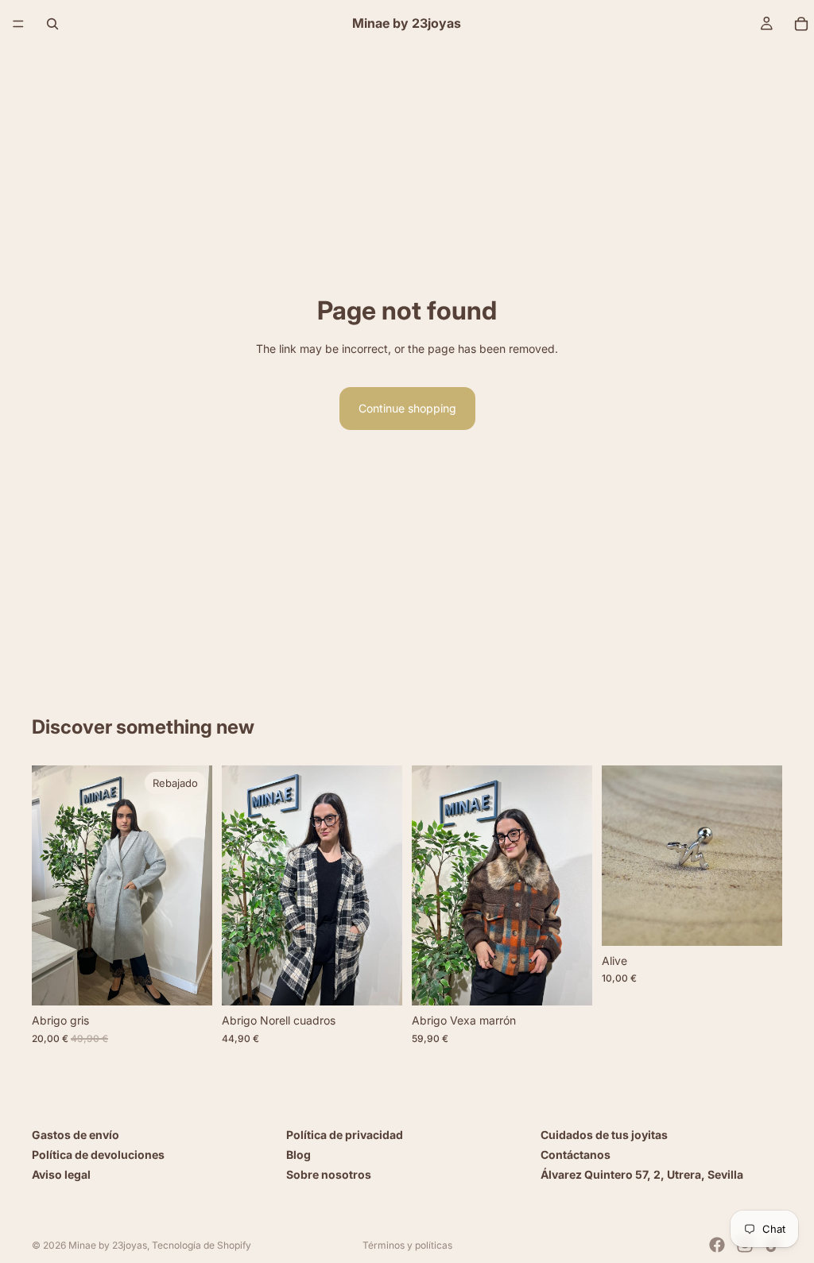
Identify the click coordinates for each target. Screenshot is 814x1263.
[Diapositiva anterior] (49, 885)
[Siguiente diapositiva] (194, 885)
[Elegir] (187, 981)
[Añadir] (377, 981)
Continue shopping (407, 408)
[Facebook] (717, 1244)
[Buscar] (52, 23)
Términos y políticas (407, 1245)
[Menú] (18, 24)
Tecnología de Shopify (201, 1245)
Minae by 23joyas (107, 1245)
